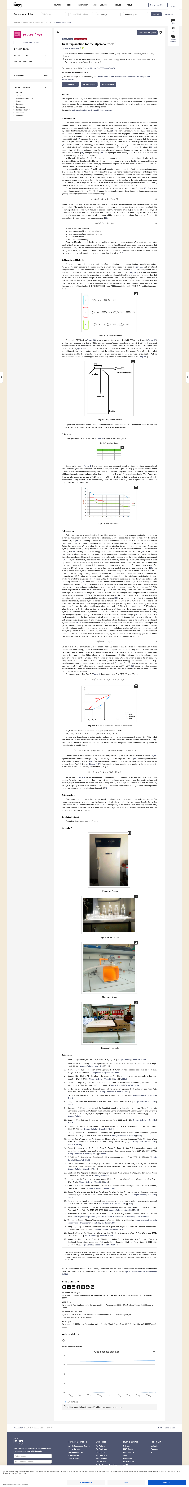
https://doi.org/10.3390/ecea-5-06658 (100, 68)
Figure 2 (143, 357)
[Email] (64, 1288)
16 (106, 218)
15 (145, 188)
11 (74, 150)
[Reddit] (88, 1288)
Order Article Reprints (147, 32)
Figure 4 (96, 674)
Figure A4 (81, 348)
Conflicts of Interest (23, 110)
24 (99, 764)
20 (143, 551)
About (129, 4)
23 (135, 759)
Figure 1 (133, 272)
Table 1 (100, 438)
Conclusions (20, 107)
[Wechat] (83, 1288)
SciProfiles (127, 1458)
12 (82, 153)
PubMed (123, 1079)
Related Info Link (21, 55)
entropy (108, 110)
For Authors (100, 1446)
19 (74, 551)
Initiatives (117, 4)
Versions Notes (108, 84)
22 (116, 598)
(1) (156, 199)
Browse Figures (89, 84)
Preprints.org (128, 1452)
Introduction (20, 95)
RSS (160, 1428)
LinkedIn (154, 1446)
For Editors (100, 1452)
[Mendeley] (92, 1288)
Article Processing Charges (79, 1446)
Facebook (155, 1449)
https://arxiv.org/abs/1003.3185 (106, 1073)
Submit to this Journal (31, 42)
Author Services (100, 4)
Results (18, 101)
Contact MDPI (73, 1455)
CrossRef (136, 1060)
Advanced (169, 14)
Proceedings (27, 22)
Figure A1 (138, 267)
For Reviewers (101, 1449)
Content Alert (170, 1428)
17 (122, 253)
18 (77, 541)
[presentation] (105, 199)
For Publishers (101, 1458)
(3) (156, 641)
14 (131, 153)
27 (104, 805)
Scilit (143, 1060)
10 (151, 147)
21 (135, 582)
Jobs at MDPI (73, 1458)
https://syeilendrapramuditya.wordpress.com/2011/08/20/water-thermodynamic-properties (111, 1216)
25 (106, 788)
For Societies (101, 1461)
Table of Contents (22, 87)
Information (83, 4)
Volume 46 (39, 22)
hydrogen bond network (82, 110)
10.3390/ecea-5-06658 (62, 22)
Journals (57, 4)
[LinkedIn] (74, 1288)
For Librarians (101, 1455)
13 (102, 153)
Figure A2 (91, 340)
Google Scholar (123, 1060)
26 (77, 805)
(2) (156, 223)
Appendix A (20, 112)
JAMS (125, 1465)
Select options (21, 1456)
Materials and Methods (24, 98)
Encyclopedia (128, 1461)
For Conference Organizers (106, 1465)
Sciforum (126, 1446)
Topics (70, 4)
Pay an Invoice (74, 1449)
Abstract (19, 92)
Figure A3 (152, 340)
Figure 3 (87, 466)
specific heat (98, 110)
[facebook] (79, 1288)
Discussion (20, 104)
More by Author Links (23, 61)
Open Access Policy (76, 1452)
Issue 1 (48, 22)
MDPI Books (128, 1449)
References (20, 115)
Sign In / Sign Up (156, 5)
